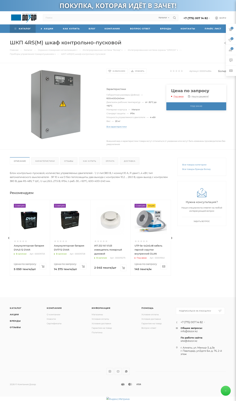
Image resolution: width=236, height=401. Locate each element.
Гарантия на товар (102, 328)
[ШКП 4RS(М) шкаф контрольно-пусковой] (55, 104)
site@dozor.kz (189, 340)
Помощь (147, 308)
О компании (53, 314)
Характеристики (45, 161)
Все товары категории (194, 164)
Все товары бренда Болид (196, 169)
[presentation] (9, 238)
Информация (101, 308)
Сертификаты (54, 323)
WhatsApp (126, 371)
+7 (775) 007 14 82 (196, 18)
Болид (222, 71)
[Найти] (174, 17)
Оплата (110, 161)
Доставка (129, 161)
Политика (97, 332)
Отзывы (68, 161)
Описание (20, 161)
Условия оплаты (100, 319)
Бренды (15, 321)
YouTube (118, 371)
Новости (51, 319)
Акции (14, 314)
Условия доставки (101, 323)
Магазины (97, 314)
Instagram (109, 371)
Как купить (89, 161)
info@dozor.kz (189, 331)
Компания (54, 308)
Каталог (16, 308)
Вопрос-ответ (148, 328)
